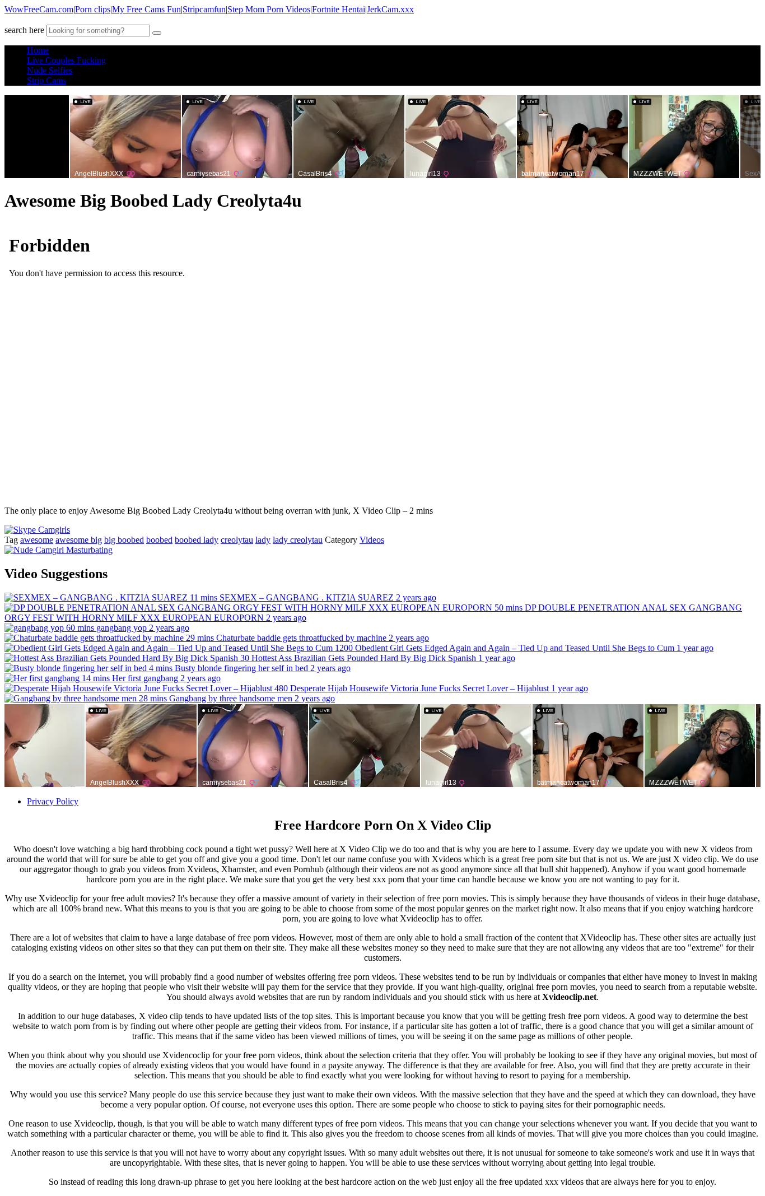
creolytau (237, 540)
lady (262, 540)
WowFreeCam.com (38, 9)
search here (24, 30)
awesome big (78, 540)
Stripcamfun (204, 9)
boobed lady (196, 540)
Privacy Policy (52, 801)
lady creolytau (298, 540)
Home (38, 50)
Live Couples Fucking (66, 60)
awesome (36, 540)
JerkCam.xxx (390, 9)
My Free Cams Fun (146, 9)
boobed (159, 540)
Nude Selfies (49, 70)
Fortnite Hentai (338, 9)
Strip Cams (46, 80)
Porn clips (92, 9)
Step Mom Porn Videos (268, 9)
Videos (372, 540)
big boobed (124, 540)
